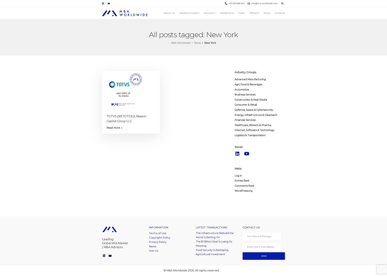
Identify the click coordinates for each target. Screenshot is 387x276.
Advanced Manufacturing (250, 79)
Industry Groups (188, 12)
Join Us (153, 250)
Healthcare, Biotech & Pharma (253, 125)
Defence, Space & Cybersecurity (254, 109)
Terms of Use (157, 233)
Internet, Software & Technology (254, 130)
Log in (238, 175)
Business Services (245, 94)
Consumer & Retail (246, 104)
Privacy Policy (157, 241)
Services (208, 12)
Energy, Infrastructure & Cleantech (256, 115)
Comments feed (244, 185)
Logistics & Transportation (250, 135)
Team (241, 12)
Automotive (242, 89)
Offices (253, 12)
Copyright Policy (159, 237)
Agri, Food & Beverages (248, 84)
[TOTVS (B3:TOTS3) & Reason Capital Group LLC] (123, 90)
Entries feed (242, 180)
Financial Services (245, 120)
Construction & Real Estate (251, 99)
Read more (113, 128)
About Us (169, 12)
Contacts (280, 12)
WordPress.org (244, 190)
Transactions (227, 12)
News (267, 12)
